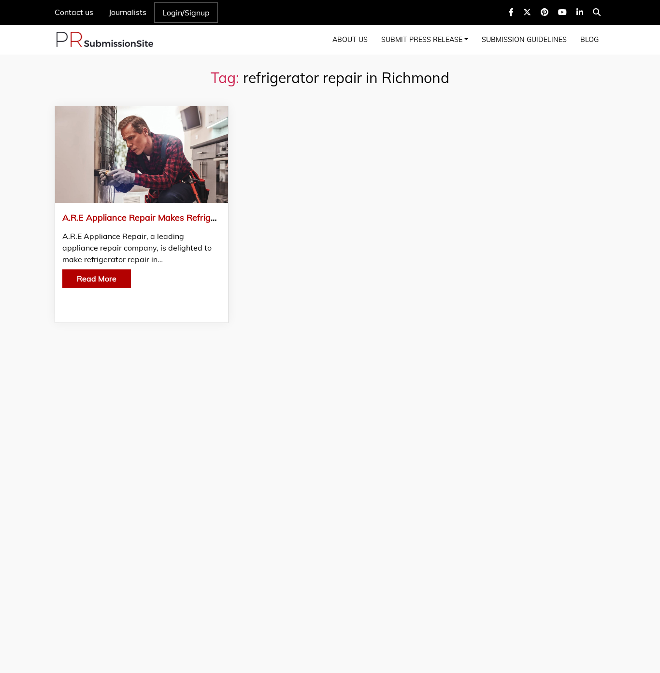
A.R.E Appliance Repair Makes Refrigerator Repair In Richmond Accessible (212, 217)
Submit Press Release (421, 39)
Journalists (127, 12)
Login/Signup (186, 12)
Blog (589, 39)
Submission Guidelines (524, 39)
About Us (350, 39)
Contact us (74, 12)
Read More (96, 278)
